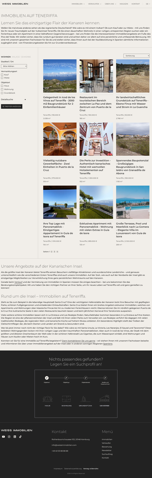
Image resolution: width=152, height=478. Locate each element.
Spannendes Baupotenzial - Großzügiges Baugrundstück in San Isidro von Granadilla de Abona (132, 167)
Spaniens (107, 343)
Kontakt (136, 4)
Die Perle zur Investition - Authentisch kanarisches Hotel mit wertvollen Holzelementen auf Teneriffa (95, 167)
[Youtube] (3, 436)
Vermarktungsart (9, 71)
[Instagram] (9, 436)
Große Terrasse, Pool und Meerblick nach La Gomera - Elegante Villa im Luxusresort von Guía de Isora (132, 230)
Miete (6, 78)
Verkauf (18, 282)
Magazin (124, 4)
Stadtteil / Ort (7, 61)
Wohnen (4, 57)
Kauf (6, 75)
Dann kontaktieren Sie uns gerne (78, 341)
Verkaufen (93, 4)
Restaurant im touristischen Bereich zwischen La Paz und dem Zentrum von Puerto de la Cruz (95, 104)
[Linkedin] (14, 436)
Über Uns (109, 4)
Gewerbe (24, 57)
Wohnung (8, 89)
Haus (6, 86)
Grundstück (9, 93)
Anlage (14, 57)
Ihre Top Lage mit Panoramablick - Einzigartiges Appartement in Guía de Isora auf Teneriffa (58, 230)
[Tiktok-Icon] (20, 436)
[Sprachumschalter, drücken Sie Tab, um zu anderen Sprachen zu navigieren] (148, 4)
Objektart (5, 82)
